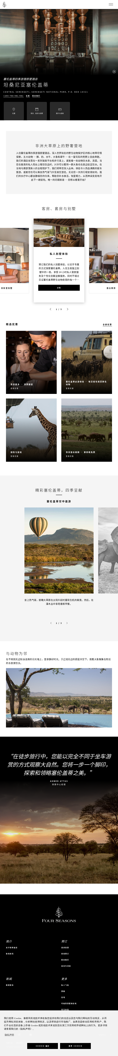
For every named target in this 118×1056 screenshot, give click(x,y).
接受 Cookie (75, 1046)
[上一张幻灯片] (50, 309)
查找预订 (65, 954)
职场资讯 (10, 954)
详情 (59, 288)
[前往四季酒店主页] (4, 4)
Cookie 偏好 (42, 1046)
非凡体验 (65, 1009)
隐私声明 (9, 1035)
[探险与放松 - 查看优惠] (31, 430)
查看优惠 (15, 388)
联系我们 (36, 96)
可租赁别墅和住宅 (69, 1003)
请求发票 (65, 947)
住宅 (63, 997)
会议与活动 (66, 966)
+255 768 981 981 (13, 96)
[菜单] (111, 4)
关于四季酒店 (12, 947)
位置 (28, 96)
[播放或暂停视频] (114, 71)
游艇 (63, 991)
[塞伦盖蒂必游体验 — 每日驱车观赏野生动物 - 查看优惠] (86, 362)
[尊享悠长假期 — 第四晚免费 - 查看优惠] (86, 430)
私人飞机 (65, 985)
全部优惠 (107, 324)
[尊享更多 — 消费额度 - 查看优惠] (31, 362)
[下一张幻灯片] (67, 309)
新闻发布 (10, 985)
